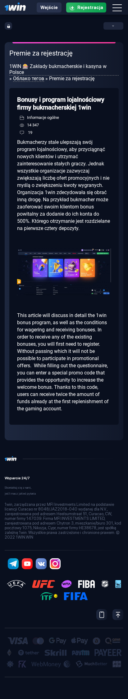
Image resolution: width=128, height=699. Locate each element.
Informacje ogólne (43, 117)
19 (30, 132)
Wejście (49, 7)
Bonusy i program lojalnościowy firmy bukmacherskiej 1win (60, 103)
